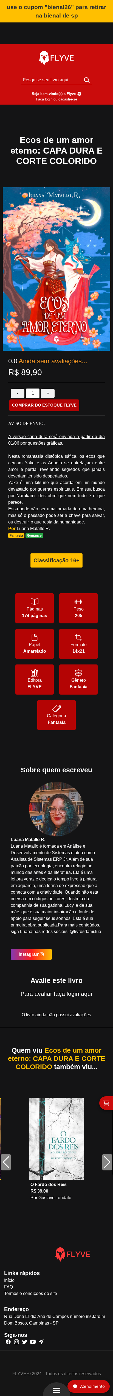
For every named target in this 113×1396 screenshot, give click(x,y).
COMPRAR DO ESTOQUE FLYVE (44, 405)
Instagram (29, 954)
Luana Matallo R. (33, 528)
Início (9, 1280)
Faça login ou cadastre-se (56, 99)
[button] (107, 1162)
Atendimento (92, 1386)
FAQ (8, 1287)
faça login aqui (73, 994)
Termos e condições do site (30, 1293)
